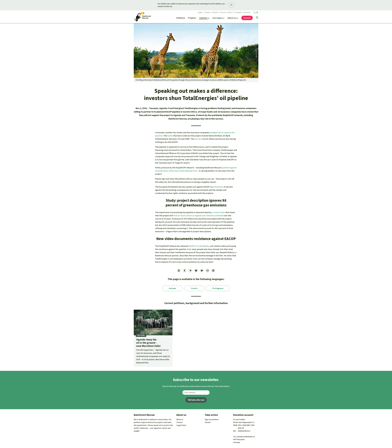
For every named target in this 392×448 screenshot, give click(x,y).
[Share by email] (207, 270)
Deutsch (207, 12)
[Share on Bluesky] (196, 270)
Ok (231, 5)
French (194, 288)
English (200, 12)
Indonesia (247, 12)
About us (179, 419)
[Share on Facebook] (185, 270)
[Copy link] (179, 270)
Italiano (230, 12)
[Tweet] (202, 270)
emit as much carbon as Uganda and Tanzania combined (198, 215)
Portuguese (217, 288)
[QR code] (213, 270)
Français (222, 12)
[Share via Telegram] (190, 270)
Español (215, 12)
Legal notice (181, 425)
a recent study (218, 212)
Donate (208, 422)
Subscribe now (197, 400)
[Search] (257, 18)
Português (238, 12)
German (172, 288)
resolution (218, 186)
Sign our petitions (212, 419)
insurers (198, 139)
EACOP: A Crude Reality (199, 246)
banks (170, 135)
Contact (179, 422)
